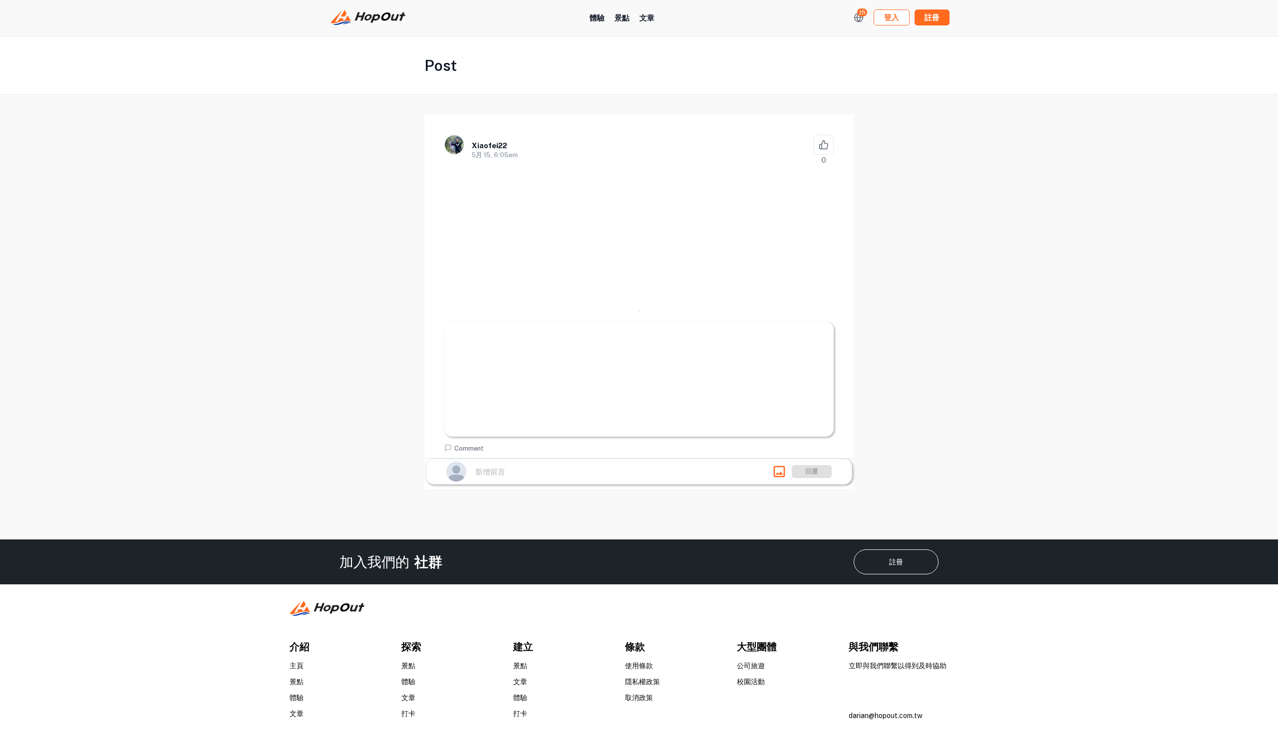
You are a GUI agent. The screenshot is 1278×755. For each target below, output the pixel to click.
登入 (891, 17)
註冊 (896, 562)
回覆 (811, 471)
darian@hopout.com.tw (886, 716)
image (779, 471)
